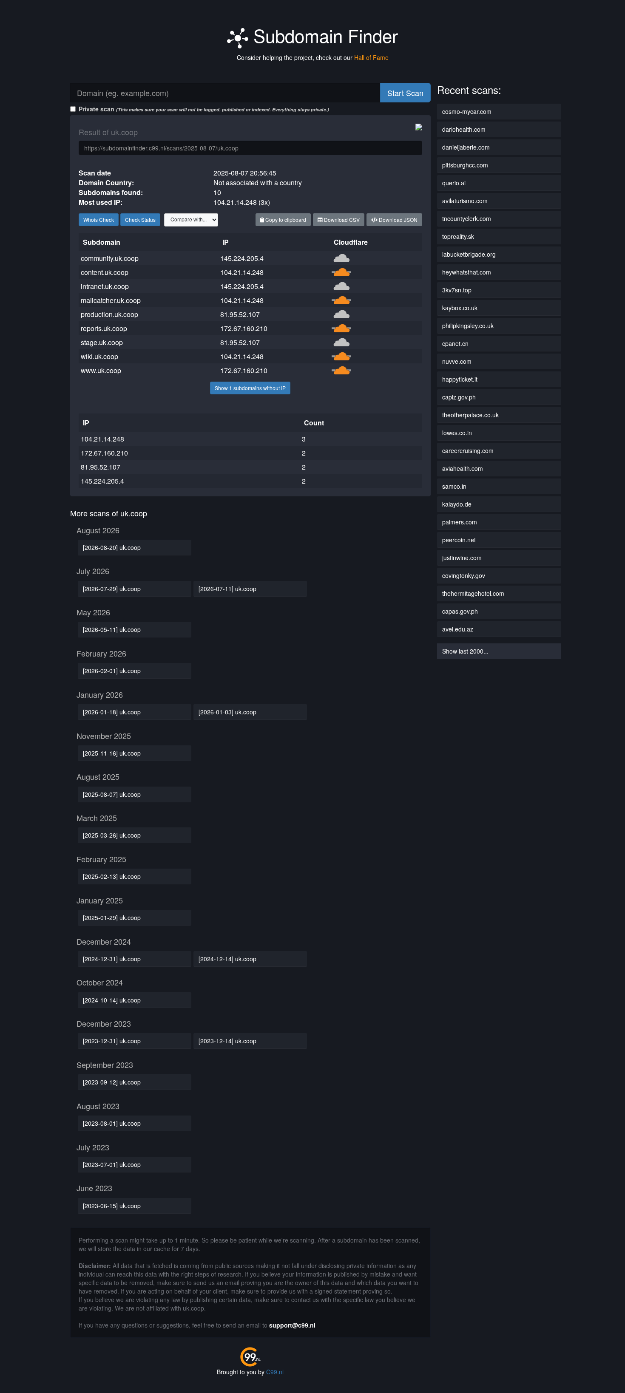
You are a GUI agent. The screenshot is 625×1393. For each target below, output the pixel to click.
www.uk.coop (101, 370)
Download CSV (341, 219)
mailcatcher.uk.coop (111, 300)
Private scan (204, 109)
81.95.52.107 (240, 314)
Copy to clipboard (285, 219)
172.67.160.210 (243, 328)
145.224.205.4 (242, 258)
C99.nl (275, 1372)
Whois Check (98, 219)
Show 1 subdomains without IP (250, 387)
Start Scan (405, 92)
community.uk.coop (110, 258)
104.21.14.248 (242, 272)
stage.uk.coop (102, 342)
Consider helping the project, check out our (313, 57)
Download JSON (398, 219)
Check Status (140, 219)
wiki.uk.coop (99, 356)
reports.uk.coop (104, 328)
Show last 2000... (465, 651)
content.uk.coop (104, 272)
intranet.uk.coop (105, 286)
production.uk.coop (109, 314)
